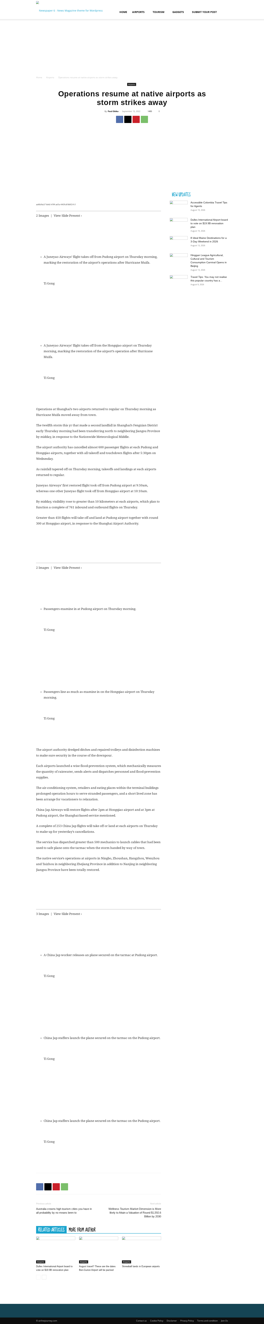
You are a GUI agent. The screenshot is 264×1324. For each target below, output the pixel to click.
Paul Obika (113, 111)
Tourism (158, 12)
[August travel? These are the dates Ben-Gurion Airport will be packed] (98, 1249)
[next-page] (44, 1277)
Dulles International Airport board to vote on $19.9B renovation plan (209, 223)
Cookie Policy (156, 1320)
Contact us (141, 1320)
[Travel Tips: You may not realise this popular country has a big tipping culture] (179, 281)
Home (123, 12)
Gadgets (178, 12)
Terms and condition (207, 1320)
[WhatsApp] (144, 119)
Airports (138, 12)
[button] (223, 12)
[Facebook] (119, 119)
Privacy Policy (187, 1320)
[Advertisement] (132, 48)
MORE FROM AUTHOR (82, 1229)
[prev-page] (38, 1277)
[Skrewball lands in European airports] (141, 1249)
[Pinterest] (136, 119)
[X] (127, 119)
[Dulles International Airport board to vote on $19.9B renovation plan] (55, 1249)
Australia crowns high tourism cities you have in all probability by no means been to (64, 1210)
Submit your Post (204, 12)
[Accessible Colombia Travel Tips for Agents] (179, 207)
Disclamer (172, 1320)
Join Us (224, 1320)
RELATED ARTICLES (51, 1229)
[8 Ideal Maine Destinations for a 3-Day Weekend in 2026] (179, 242)
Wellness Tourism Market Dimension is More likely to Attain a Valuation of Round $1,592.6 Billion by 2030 (134, 1212)
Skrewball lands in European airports (141, 1266)
